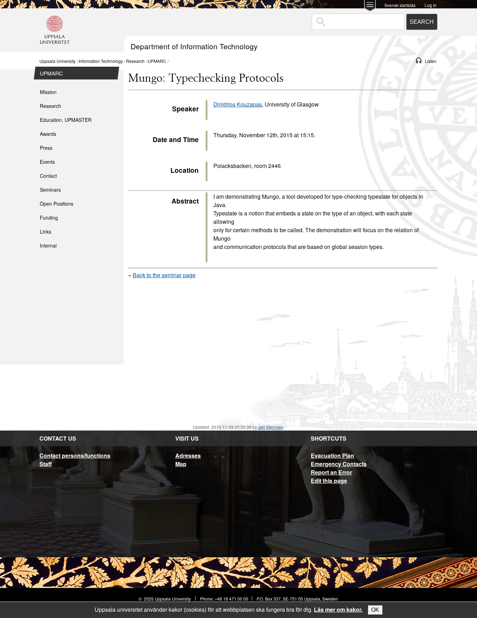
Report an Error (331, 472)
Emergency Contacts (339, 464)
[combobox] (358, 22)
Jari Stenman (270, 427)
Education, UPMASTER (65, 119)
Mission (48, 91)
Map (180, 464)
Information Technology (101, 61)
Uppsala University (57, 61)
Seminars (50, 189)
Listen (430, 61)
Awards (48, 133)
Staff (45, 464)
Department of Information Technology (194, 46)
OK (375, 610)
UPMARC (157, 61)
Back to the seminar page (164, 275)
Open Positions (56, 203)
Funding (49, 217)
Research (135, 61)
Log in (430, 4)
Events (47, 161)
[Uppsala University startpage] (55, 49)
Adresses (188, 455)
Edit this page (329, 481)
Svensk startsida (400, 4)
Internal (48, 245)
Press (46, 147)
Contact (48, 175)
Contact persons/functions (74, 455)
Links (45, 231)
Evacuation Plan (332, 455)
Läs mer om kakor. (338, 609)
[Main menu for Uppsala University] (370, 6)
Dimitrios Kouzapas (237, 104)
